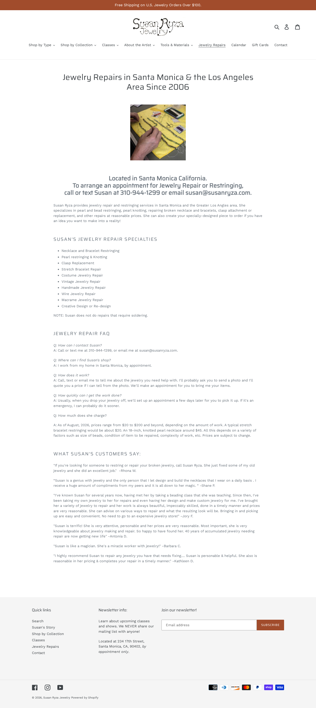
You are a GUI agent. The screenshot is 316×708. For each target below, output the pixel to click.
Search (37, 621)
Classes (38, 640)
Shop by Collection (48, 634)
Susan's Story (43, 627)
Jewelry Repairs (45, 647)
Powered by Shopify (84, 697)
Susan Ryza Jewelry (56, 697)
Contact (38, 653)
